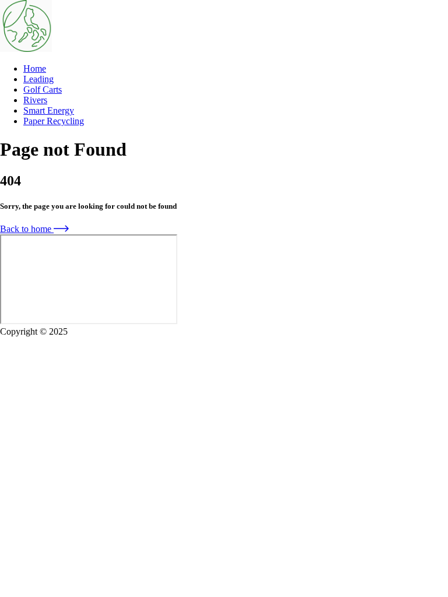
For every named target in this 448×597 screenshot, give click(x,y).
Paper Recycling (53, 121)
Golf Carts (42, 89)
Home (34, 68)
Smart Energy (48, 110)
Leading (38, 79)
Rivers (35, 100)
